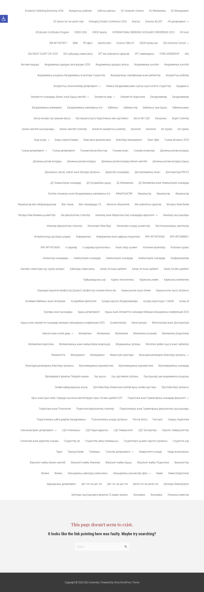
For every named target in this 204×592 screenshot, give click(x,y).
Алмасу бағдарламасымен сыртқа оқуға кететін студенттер (138, 86)
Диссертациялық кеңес (147, 172)
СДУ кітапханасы (71, 430)
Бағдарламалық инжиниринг (47, 107)
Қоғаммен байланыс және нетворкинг (45, 301)
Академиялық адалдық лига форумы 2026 (67, 64)
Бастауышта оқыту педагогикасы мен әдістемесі (102, 118)
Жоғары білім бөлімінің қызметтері (36, 215)
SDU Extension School (174, 43)
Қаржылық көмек (149, 279)
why (187, 53)
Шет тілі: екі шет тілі (91, 483)
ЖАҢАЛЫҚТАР (124, 193)
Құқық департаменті (89, 311)
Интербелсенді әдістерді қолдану (52, 236)
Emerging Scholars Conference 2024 (108, 21)
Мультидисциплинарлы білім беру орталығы (162, 354)
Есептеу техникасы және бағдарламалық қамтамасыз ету (79, 193)
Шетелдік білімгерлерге (176, 483)
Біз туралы (166, 129)
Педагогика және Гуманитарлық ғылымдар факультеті (157, 397)
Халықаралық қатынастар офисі (130, 473)
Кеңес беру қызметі (127, 247)
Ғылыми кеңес (120, 150)
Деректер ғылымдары (117, 172)
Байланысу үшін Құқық (155, 107)
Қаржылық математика (176, 279)
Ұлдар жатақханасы (178, 451)
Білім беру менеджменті (129, 139)
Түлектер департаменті (117, 451)
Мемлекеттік (58, 354)
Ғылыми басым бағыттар (93, 150)
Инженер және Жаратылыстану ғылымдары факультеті (125, 215)
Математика (85, 333)
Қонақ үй (184, 301)
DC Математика (157, 10)
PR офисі (87, 43)
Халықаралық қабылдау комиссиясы (88, 473)
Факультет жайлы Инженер (85, 462)
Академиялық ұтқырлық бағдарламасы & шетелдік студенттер (71, 75)
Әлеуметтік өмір (103, 96)
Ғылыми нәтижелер (144, 150)
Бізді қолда (40, 139)
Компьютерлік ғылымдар (87, 258)
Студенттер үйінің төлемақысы (101, 440)
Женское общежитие (118, 204)
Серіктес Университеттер (175, 430)
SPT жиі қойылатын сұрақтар (113, 53)
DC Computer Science (132, 10)
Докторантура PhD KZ (177, 172)
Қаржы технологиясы (122, 279)
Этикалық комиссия (178, 494)
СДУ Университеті (123, 430)
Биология (136, 129)
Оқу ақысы (100, 376)
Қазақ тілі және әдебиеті (113, 268)
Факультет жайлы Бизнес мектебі (47, 462)
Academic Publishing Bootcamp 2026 (44, 10)
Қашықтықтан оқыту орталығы (172, 290)
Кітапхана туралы (180, 247)
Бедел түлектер (180, 118)
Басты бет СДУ (142, 118)
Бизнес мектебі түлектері (73, 129)
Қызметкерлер (118, 322)
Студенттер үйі (72, 440)
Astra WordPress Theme (126, 582)
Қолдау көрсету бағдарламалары (120, 301)
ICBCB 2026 (80, 32)
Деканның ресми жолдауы (174, 150)
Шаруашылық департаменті (61, 483)
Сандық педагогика (178, 419)
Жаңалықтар (144, 193)
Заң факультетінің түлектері (75, 215)
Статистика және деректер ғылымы (39, 440)
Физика (45, 473)
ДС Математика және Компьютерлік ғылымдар (164, 182)
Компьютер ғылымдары (55, 258)
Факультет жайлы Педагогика (153, 462)
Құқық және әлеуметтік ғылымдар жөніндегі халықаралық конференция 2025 (63, 322)
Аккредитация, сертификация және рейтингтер (136, 75)
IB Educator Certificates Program (52, 32)
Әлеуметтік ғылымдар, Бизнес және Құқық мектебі (58, 96)
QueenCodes (104, 43)
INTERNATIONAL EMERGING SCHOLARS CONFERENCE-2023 (143, 32)
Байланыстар (131, 107)
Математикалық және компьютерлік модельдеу (84, 344)
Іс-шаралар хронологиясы (96, 247)
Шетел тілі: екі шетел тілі (145, 483)
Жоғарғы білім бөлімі (178, 204)
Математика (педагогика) (175, 333)
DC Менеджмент (180, 10)
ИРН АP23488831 (179, 236)
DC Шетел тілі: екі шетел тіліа (68, 21)
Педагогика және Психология (55, 408)
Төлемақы (94, 451)
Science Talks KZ (125, 43)
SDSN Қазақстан (149, 43)
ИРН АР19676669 (50, 247)
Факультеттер (181, 462)
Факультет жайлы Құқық (118, 462)
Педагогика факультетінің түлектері (95, 408)
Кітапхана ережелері (154, 247)
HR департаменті (177, 21)
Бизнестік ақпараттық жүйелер (109, 129)
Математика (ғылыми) (145, 333)
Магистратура (139, 322)
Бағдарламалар (158, 96)
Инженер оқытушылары (176, 215)
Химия (159, 473)
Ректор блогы (140, 419)
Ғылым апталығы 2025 (177, 139)
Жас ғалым (67, 204)
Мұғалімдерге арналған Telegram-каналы (67, 376)
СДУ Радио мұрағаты (97, 430)
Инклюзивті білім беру (99, 225)
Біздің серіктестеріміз (66, 139)
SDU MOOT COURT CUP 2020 (43, 53)
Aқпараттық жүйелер (80, 10)
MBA (75, 43)
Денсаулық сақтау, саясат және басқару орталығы (72, 172)
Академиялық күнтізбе (146, 64)
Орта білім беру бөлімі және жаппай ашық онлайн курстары (124, 387)
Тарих (59, 451)
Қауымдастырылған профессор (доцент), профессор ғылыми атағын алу (76, 290)
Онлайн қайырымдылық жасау (71, 387)
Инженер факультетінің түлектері (64, 225)
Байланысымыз (180, 107)
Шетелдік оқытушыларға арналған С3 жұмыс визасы (100, 494)
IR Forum (184, 32)
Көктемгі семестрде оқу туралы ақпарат (43, 268)
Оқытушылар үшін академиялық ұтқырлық (166, 376)
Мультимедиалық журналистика (96, 365)
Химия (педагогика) (178, 473)
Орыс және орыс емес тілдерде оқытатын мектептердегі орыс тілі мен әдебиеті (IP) (76, 397)
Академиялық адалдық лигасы (112, 64)
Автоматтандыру (30, 64)
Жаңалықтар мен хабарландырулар (37, 204)
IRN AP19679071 (58, 43)
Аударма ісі (182, 86)
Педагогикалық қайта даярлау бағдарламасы (61, 419)
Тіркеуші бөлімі (76, 451)
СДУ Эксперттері (147, 430)
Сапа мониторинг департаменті (36, 430)
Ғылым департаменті (33, 150)
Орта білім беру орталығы (175, 387)
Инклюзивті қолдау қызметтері (133, 225)
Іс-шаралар (71, 247)
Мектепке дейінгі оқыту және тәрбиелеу (167, 344)
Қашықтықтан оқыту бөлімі (136, 290)
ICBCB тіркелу (99, 32)
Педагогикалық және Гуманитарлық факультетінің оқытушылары (154, 408)
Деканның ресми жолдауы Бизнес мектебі (124, 161)
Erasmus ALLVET (153, 21)
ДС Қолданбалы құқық (98, 182)
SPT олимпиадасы (144, 53)
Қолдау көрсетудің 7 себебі (158, 301)
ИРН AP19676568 (154, 236)
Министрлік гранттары (122, 354)
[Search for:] (102, 546)
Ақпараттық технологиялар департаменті (76, 86)
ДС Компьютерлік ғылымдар (65, 182)
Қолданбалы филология (83, 301)
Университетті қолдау (150, 451)
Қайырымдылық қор (94, 279)
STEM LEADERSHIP (169, 53)
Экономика (139, 494)
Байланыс (113, 107)
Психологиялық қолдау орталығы (109, 419)
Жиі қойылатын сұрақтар (148, 204)
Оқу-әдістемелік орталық (124, 376)
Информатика (83, 236)
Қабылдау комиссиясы (82, 268)
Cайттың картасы (106, 10)
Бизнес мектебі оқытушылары (38, 129)
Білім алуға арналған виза (97, 139)
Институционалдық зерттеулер (172, 225)
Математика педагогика (41, 344)
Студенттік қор (181, 440)
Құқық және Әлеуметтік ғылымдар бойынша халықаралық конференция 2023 (147, 311)
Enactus (136, 21)
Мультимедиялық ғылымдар (173, 365)
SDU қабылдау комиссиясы (78, 53)
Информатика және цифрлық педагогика (118, 236)
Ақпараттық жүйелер (177, 75)
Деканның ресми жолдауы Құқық (170, 161)
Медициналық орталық (128, 344)
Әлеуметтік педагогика (132, 96)
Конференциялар (180, 258)
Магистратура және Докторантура (170, 322)
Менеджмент (78, 354)
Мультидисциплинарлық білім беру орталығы (50, 365)
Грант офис (153, 139)
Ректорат (158, 419)
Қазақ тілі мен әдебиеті (176, 268)
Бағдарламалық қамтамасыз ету (85, 107)
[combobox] (102, 546)
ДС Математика (124, 182)
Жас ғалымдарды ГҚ (90, 204)
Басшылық (161, 118)
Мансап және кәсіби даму (56, 333)
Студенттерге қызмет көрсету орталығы (145, 440)
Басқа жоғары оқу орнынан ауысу (52, 118)
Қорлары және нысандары (58, 311)
